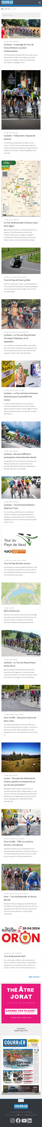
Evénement (12, 714)
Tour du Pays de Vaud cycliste (17, 280)
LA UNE (10, 219)
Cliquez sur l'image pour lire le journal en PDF (21, 1092)
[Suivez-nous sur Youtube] (23, 1120)
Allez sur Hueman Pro (31, 1115)
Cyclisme (6, 41)
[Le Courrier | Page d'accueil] (9, 2)
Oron (10, 332)
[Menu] (39, 2)
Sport (10, 41)
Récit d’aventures (12, 610)
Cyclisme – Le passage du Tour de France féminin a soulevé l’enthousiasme (19, 47)
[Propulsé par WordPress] (18, 1115)
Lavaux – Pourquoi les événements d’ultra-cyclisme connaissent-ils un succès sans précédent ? (19, 781)
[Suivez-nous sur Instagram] (12, 1120)
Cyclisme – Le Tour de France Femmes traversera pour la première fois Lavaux (21, 396)
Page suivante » (35, 977)
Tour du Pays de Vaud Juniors (17, 563)
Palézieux (15, 332)
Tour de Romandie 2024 (14, 956)
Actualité (6, 390)
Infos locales (13, 277)
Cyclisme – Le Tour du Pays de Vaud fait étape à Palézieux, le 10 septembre (19, 338)
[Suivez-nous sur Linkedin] (29, 1120)
